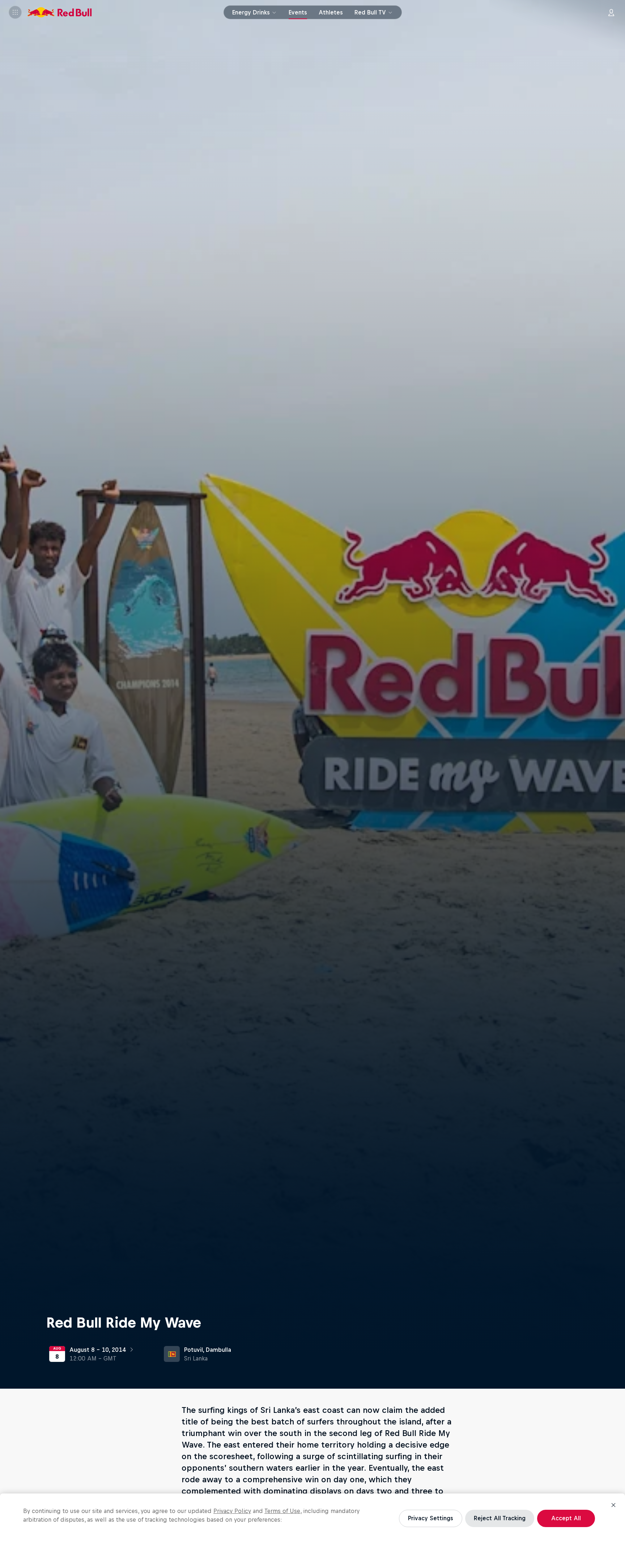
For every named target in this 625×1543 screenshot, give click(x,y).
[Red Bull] (59, 12)
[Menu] (15, 12)
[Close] (613, 1505)
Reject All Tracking (500, 1518)
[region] (312, 1518)
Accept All (566, 1518)
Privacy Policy (232, 1511)
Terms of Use (282, 1511)
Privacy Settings (430, 1518)
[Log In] (611, 12)
